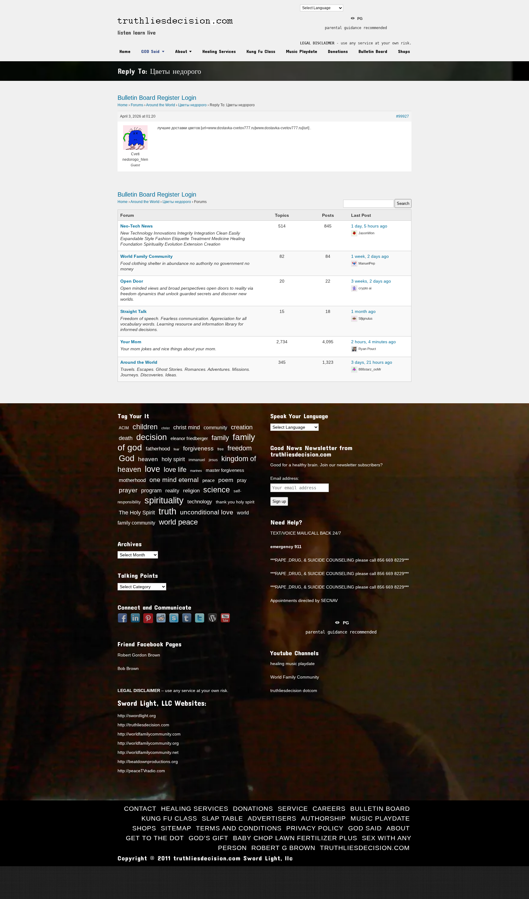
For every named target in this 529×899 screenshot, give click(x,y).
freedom (239, 448)
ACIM (124, 428)
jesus (213, 460)
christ (165, 428)
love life (175, 469)
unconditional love (206, 512)
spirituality (164, 500)
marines (196, 470)
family (220, 438)
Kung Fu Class (260, 51)
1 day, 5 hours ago (369, 226)
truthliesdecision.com (365, 847)
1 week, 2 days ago (370, 256)
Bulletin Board (372, 51)
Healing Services (219, 51)
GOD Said (150, 51)
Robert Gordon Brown (139, 655)
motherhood (132, 480)
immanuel (197, 460)
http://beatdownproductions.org (148, 761)
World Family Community (146, 256)
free (220, 449)
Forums (137, 105)
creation (242, 427)
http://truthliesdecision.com (143, 724)
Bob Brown (128, 668)
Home (124, 51)
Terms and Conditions (239, 828)
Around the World (160, 105)
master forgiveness (225, 470)
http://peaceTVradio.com (141, 770)
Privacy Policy (314, 828)
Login (189, 97)
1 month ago (363, 311)
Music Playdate (301, 51)
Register (168, 97)
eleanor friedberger (189, 438)
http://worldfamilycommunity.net (148, 752)
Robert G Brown (283, 847)
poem (225, 479)
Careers (329, 808)
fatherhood (158, 449)
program (151, 490)
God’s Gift (208, 837)
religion (191, 491)
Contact (140, 808)
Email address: (284, 478)
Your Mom (130, 341)
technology (199, 501)
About (181, 51)
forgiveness (198, 448)
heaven (148, 459)
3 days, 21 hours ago (371, 362)
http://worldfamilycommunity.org (148, 743)
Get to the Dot (155, 837)
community (215, 427)
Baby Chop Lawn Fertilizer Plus (295, 837)
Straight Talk (133, 311)
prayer (128, 490)
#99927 (402, 116)
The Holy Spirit (137, 513)
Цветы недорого (192, 105)
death (126, 438)
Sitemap (176, 828)
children (145, 427)
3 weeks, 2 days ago (371, 281)
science (216, 489)
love (152, 469)
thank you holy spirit (235, 502)
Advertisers (272, 818)
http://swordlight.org (137, 715)
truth (167, 511)
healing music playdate (292, 663)
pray (241, 480)
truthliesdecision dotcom (293, 690)
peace (208, 480)
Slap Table (222, 818)
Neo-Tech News (136, 226)
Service (293, 808)
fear (176, 449)
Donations (338, 51)
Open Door (131, 281)
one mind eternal (174, 479)
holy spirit (173, 459)
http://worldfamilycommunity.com (149, 734)
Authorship (323, 818)
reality (172, 490)
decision (151, 437)
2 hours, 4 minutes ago (373, 341)
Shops (404, 51)
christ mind (186, 427)
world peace (178, 522)
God (126, 458)
